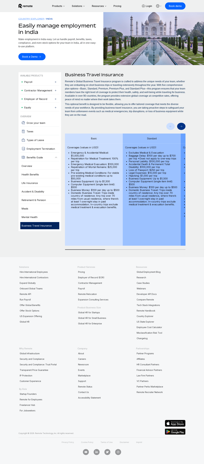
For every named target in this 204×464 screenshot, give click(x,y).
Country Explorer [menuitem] (31, 18)
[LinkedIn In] (97, 452)
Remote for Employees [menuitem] (31, 399)
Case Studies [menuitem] (143, 283)
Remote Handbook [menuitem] (146, 310)
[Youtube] (86, 452)
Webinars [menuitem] (141, 288)
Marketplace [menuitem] (84, 375)
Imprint (139, 442)
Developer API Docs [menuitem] (147, 294)
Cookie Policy (87, 442)
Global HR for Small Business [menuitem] (92, 318)
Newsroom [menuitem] (83, 364)
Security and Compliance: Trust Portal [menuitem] (38, 364)
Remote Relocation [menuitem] (87, 294)
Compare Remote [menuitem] (145, 299)
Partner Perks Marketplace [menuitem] (150, 386)
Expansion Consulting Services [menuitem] (93, 299)
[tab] (85, 249)
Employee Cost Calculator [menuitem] (149, 327)
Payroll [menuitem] (81, 288)
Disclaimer (124, 442)
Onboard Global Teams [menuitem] (31, 288)
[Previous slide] (170, 126)
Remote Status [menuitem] (85, 386)
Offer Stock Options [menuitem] (29, 310)
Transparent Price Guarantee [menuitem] (34, 370)
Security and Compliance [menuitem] (32, 359)
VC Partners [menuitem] (142, 381)
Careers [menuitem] (82, 359)
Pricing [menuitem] (81, 272)
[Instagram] (118, 452)
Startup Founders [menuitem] (28, 394)
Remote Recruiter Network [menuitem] (150, 392)
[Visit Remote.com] (26, 6)
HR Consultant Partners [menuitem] (148, 364)
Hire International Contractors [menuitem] (34, 277)
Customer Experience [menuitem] (30, 381)
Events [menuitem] (81, 370)
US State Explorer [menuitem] (145, 321)
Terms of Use (107, 442)
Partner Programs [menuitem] (145, 353)
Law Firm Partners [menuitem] (145, 375)
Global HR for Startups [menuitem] (89, 312)
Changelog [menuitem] (142, 338)
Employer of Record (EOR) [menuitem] (91, 277)
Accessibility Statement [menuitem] (89, 397)
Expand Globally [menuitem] (28, 283)
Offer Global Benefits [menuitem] (30, 305)
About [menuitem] (81, 353)
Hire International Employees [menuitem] (34, 272)
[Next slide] (181, 126)
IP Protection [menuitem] (26, 375)
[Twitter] (107, 452)
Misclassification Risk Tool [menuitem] (149, 333)
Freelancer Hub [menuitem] (27, 405)
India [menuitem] (49, 18)
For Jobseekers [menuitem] (27, 410)
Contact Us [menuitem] (83, 392)
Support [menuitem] (82, 381)
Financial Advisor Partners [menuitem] (149, 370)
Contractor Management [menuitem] (90, 283)
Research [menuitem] (141, 277)
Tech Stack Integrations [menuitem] (148, 305)
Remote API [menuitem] (25, 294)
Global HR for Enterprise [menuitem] (90, 323)
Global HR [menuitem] (24, 321)
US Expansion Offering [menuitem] (31, 316)
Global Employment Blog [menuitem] (149, 272)
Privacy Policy (68, 442)
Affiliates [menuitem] (141, 359)
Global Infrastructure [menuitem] (30, 353)
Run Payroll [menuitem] (25, 299)
